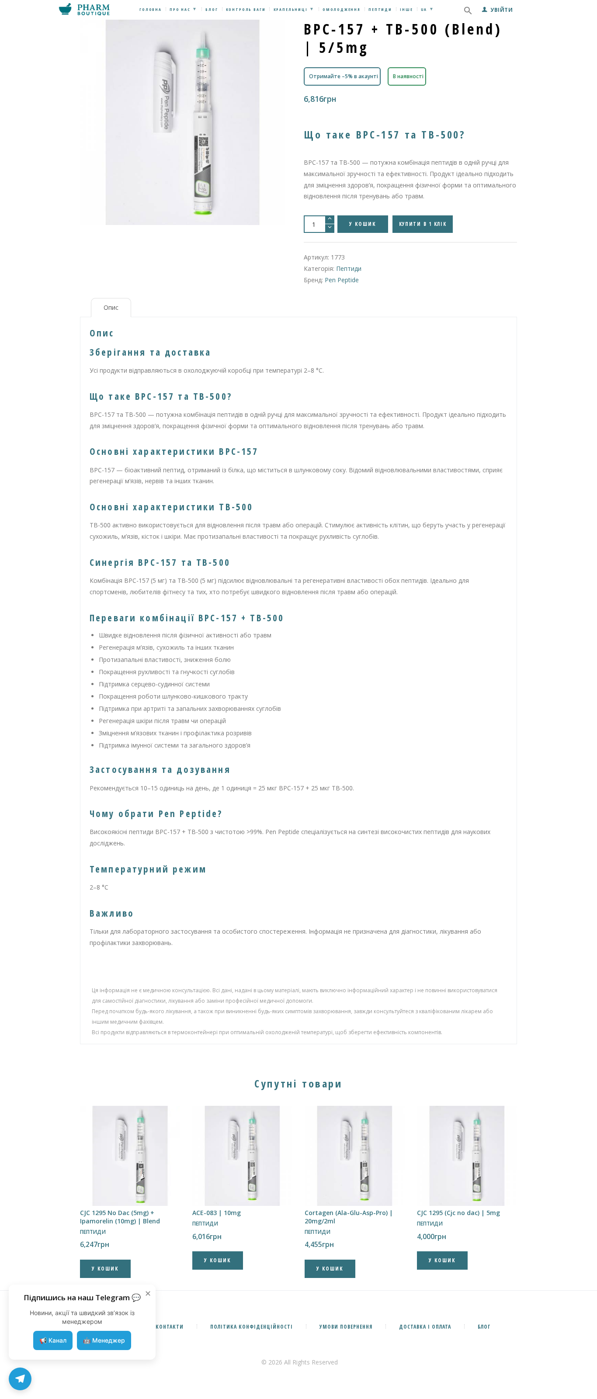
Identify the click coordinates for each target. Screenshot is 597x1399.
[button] (468, 12)
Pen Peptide (342, 280)
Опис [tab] (111, 307)
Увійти (501, 10)
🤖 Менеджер (104, 1340)
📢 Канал (52, 1340)
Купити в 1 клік (423, 224)
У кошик (362, 224)
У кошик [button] (105, 1268)
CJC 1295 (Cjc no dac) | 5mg (458, 1213)
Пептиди (348, 268)
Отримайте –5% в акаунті (343, 76)
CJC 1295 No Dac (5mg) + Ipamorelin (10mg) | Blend (120, 1217)
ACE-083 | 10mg (216, 1213)
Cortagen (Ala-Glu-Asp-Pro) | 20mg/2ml (349, 1217)
